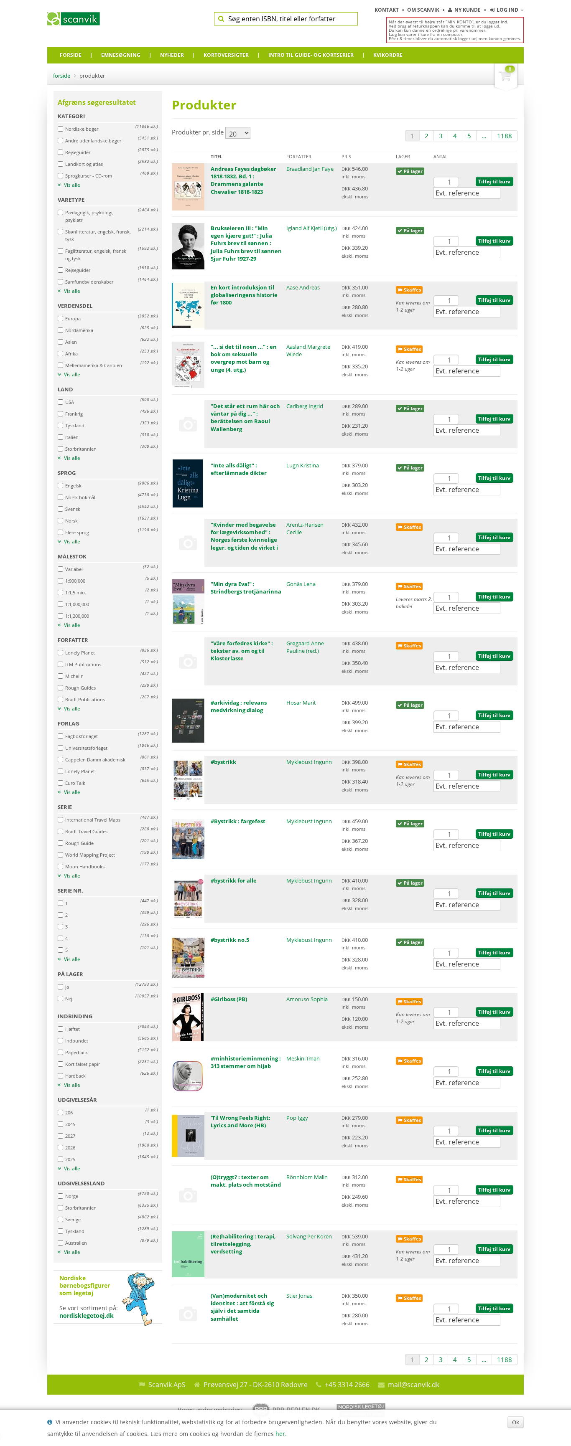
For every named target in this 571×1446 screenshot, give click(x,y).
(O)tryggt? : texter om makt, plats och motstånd (246, 1180)
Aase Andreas (303, 287)
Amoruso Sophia (307, 999)
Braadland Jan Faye (310, 169)
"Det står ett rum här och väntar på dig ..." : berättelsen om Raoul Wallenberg (245, 417)
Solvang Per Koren (309, 1236)
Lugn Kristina (302, 465)
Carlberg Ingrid (304, 406)
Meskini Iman (303, 1058)
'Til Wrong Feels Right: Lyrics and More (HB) (240, 1121)
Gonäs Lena (301, 584)
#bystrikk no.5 (230, 940)
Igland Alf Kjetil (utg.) (311, 228)
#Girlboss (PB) (229, 999)
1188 (504, 136)
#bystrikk (223, 762)
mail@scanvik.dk (413, 1384)
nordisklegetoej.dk (86, 1315)
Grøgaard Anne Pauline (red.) (305, 647)
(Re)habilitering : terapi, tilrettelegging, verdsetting (243, 1244)
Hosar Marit (301, 702)
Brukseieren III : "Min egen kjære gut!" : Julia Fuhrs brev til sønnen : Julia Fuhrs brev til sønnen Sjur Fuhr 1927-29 (246, 243)
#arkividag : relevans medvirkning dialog (239, 706)
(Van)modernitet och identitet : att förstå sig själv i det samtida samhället (242, 1307)
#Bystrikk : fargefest (238, 821)
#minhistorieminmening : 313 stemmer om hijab (246, 1062)
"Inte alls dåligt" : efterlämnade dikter (239, 469)
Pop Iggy (297, 1117)
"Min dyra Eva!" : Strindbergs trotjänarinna (246, 587)
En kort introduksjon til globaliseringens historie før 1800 (244, 295)
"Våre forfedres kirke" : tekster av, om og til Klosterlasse (242, 650)
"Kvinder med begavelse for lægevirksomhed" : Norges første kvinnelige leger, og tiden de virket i (244, 536)
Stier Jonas (299, 1295)
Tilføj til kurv (494, 181)
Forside (61, 75)
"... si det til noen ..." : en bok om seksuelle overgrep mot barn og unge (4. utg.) (244, 358)
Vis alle (71, 185)
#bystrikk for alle (234, 880)
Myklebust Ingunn (309, 762)
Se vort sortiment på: (88, 1296)
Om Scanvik (424, 9)
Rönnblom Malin (307, 1177)
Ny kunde (467, 9)
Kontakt (387, 9)
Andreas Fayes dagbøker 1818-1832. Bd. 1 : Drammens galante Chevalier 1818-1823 (243, 180)
